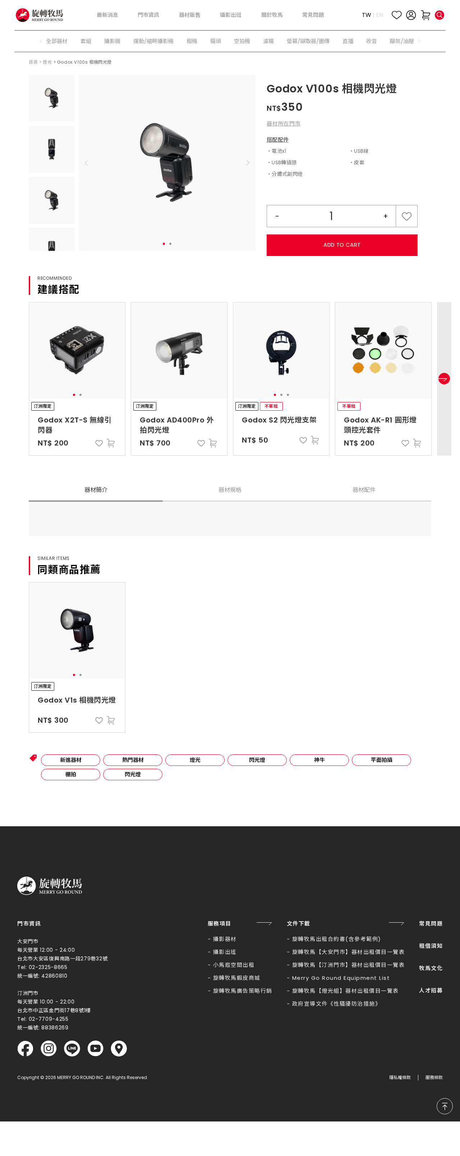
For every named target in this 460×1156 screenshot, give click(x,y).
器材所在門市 (284, 123)
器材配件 (364, 490)
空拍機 (242, 41)
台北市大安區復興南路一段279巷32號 (62, 958)
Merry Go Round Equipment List (341, 978)
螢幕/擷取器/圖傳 (308, 41)
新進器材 (71, 760)
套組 (85, 41)
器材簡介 (95, 490)
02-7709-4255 (49, 1019)
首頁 (33, 62)
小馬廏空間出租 (234, 965)
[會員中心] (411, 15)
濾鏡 (268, 41)
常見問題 (431, 923)
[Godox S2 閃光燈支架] (281, 350)
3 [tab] (288, 395)
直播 (347, 41)
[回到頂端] (445, 1106)
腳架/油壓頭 (404, 41)
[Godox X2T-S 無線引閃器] (77, 350)
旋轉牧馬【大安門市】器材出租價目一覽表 (348, 952)
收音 (371, 41)
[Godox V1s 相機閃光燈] (77, 630)
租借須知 (431, 946)
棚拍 (70, 774)
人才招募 (431, 990)
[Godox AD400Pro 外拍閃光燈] (179, 350)
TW (366, 15)
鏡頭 (215, 41)
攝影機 (112, 41)
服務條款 (434, 1077)
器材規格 (230, 490)
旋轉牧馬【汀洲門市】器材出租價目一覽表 (348, 965)
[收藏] (397, 15)
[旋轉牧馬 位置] (119, 1049)
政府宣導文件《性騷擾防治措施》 (336, 1003)
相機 (192, 41)
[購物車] (425, 15)
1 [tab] (164, 244)
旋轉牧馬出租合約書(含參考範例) (336, 939)
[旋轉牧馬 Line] (72, 1049)
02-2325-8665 (48, 967)
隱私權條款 (400, 1077)
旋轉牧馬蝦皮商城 (237, 978)
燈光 (47, 62)
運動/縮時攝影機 (153, 41)
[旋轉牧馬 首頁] (49, 886)
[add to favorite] (99, 443)
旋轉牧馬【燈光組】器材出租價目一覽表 (345, 991)
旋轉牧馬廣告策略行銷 (242, 991)
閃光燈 (257, 760)
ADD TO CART (341, 244)
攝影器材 (225, 939)
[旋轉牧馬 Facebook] (25, 1049)
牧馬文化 (431, 968)
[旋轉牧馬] (39, 15)
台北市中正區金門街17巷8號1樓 (54, 1010)
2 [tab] (170, 244)
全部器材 (57, 41)
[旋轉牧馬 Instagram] (49, 1049)
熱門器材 (133, 760)
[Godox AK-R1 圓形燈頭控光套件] (383, 350)
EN (379, 15)
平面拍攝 (381, 760)
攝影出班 (225, 952)
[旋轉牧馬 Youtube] (95, 1049)
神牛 (319, 760)
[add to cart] (110, 443)
